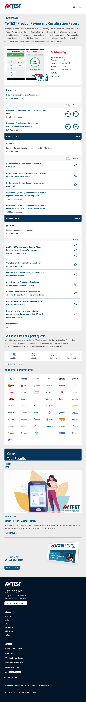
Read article (10, 533)
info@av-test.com (16, 663)
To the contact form (14, 603)
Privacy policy (31, 685)
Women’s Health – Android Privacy (20, 520)
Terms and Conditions (13, 685)
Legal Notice (43, 685)
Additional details (12, 364)
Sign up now (11, 568)
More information (13, 98)
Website (54, 73)
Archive (54, 77)
